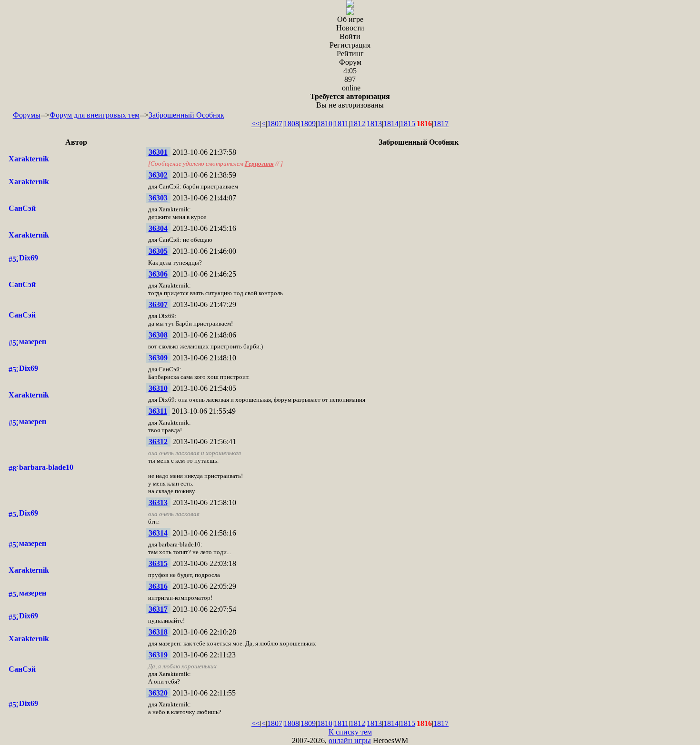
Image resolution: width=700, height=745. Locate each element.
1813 (374, 123)
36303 (158, 198)
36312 (158, 441)
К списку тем (350, 732)
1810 (324, 123)
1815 (407, 123)
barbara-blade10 (46, 467)
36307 (158, 304)
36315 (158, 563)
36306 (158, 274)
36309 (158, 358)
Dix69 (28, 258)
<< (255, 123)
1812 (357, 123)
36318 (158, 632)
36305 (158, 251)
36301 (158, 152)
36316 (158, 586)
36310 (158, 388)
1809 (308, 123)
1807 (274, 123)
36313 (158, 502)
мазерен (32, 342)
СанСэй (22, 208)
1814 (391, 123)
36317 (158, 609)
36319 (158, 655)
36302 (158, 175)
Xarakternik (29, 159)
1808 (291, 123)
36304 (158, 228)
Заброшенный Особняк (186, 115)
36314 (158, 533)
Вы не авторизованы (350, 100)
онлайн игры (350, 740)
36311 (158, 411)
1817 (441, 123)
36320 (158, 693)
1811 (341, 123)
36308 (158, 335)
